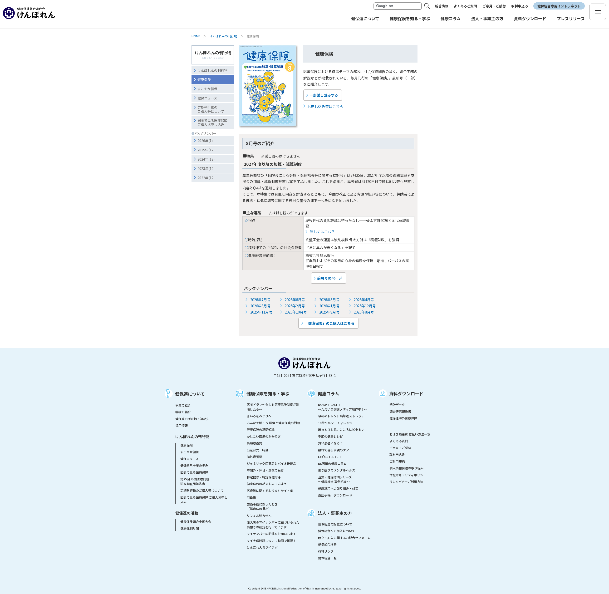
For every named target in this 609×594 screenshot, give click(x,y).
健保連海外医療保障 (403, 418)
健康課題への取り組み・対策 (338, 488)
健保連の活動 (186, 513)
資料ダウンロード (406, 393)
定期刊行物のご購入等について (210, 109)
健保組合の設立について (335, 524)
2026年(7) (205, 140)
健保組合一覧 (327, 558)
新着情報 (441, 6)
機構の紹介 (183, 412)
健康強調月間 (189, 528)
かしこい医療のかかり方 (264, 436)
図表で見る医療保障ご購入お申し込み (212, 122)
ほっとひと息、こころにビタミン (341, 429)
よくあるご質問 (465, 6)
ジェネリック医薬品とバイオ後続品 (271, 463)
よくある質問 (398, 441)
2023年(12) (206, 168)
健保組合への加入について (336, 531)
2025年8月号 (364, 311)
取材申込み (519, 6)
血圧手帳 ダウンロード (335, 495)
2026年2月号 (295, 305)
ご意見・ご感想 (494, 6)
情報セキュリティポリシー (407, 475)
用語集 (251, 497)
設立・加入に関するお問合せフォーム (344, 537)
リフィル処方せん (259, 515)
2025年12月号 (365, 305)
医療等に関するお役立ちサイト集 (270, 490)
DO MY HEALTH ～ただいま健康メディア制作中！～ (342, 407)
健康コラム (328, 393)
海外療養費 (254, 456)
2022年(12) (206, 177)
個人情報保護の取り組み (406, 468)
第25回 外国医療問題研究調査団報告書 (194, 481)
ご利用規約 (397, 461)
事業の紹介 (183, 405)
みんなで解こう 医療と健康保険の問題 (273, 423)
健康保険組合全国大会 (195, 521)
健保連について (190, 394)
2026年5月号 (329, 299)
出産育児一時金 (257, 450)
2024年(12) (206, 159)
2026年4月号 (364, 299)
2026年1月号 (329, 305)
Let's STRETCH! (330, 456)
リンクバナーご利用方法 (406, 481)
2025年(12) (206, 149)
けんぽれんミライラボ (262, 547)
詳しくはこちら (322, 231)
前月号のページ (329, 277)
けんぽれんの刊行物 (223, 36)
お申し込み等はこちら (325, 106)
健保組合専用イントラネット (559, 6)
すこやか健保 (207, 88)
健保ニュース (207, 98)
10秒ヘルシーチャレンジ (335, 423)
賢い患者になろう (330, 443)
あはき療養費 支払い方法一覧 (409, 434)
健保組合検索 (327, 544)
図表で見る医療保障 (194, 472)
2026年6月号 (295, 299)
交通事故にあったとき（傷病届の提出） (262, 506)
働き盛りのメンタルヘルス (336, 470)
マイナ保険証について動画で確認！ (271, 540)
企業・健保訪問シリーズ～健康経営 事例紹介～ (335, 479)
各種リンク (326, 551)
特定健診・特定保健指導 (264, 477)
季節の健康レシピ (330, 436)
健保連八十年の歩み (194, 465)
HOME (196, 36)
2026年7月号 (260, 299)
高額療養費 (254, 443)
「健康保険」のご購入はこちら (329, 323)
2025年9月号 (329, 311)
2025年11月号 (261, 311)
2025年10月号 (296, 311)
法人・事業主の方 (335, 513)
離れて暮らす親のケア (333, 450)
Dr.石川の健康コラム (332, 463)
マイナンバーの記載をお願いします (271, 533)
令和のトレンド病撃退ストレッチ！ (343, 416)
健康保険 (204, 79)
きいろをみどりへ (259, 416)
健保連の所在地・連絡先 (192, 419)
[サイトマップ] (597, 12)
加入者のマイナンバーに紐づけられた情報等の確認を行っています (273, 524)
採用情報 (181, 425)
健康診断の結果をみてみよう (267, 483)
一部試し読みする (323, 95)
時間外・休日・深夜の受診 (265, 470)
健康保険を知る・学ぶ (267, 393)
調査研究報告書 (400, 411)
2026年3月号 (260, 305)
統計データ (397, 404)
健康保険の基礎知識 (261, 429)
